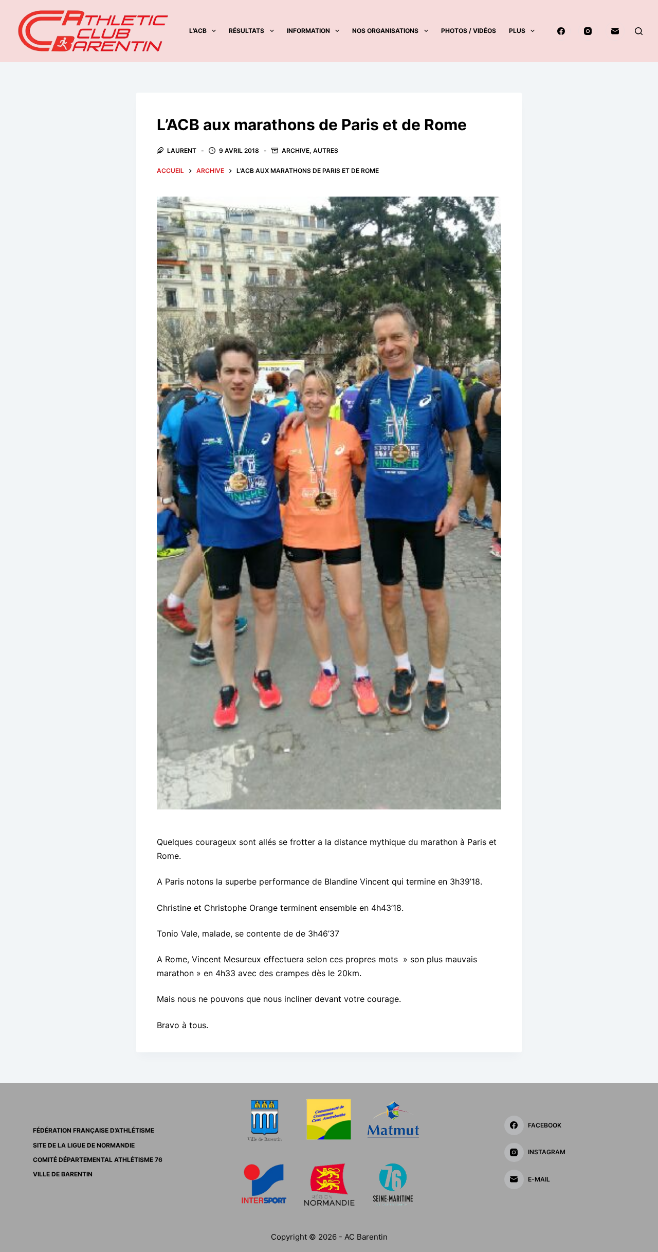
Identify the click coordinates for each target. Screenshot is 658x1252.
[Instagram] (588, 31)
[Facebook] (561, 31)
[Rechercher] (639, 31)
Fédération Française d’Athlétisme (93, 1130)
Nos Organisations (385, 30)
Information (308, 30)
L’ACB (198, 30)
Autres (325, 150)
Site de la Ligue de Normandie (84, 1145)
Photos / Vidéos (468, 30)
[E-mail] (615, 31)
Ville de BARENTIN (63, 1174)
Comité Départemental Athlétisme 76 (97, 1159)
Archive (295, 150)
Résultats (246, 30)
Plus (517, 30)
